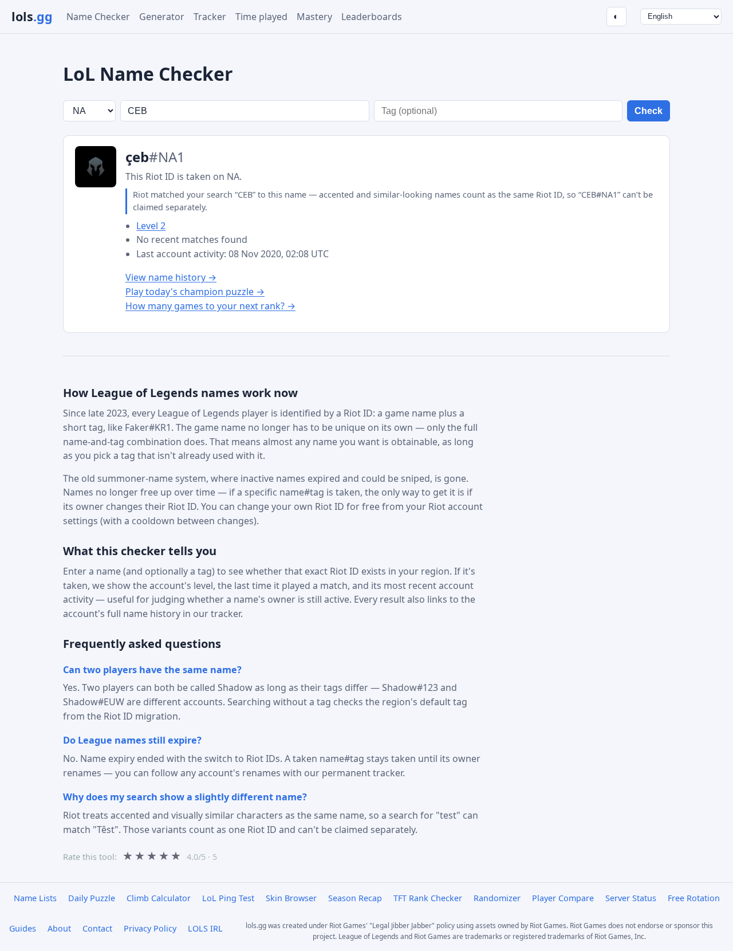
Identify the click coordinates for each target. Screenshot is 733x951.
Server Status (630, 898)
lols (32, 16)
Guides (22, 928)
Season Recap (355, 898)
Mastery (314, 16)
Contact (97, 928)
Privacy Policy (150, 928)
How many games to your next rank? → (210, 306)
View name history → (170, 277)
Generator (161, 16)
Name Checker (98, 16)
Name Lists (35, 898)
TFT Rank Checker (427, 898)
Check (649, 111)
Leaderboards (371, 16)
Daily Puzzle (91, 898)
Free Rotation (694, 898)
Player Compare (563, 898)
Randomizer (497, 898)
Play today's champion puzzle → (195, 291)
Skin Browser (291, 898)
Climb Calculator (159, 898)
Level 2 (150, 225)
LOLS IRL (205, 928)
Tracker (210, 16)
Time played (261, 16)
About (59, 928)
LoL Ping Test (228, 898)
